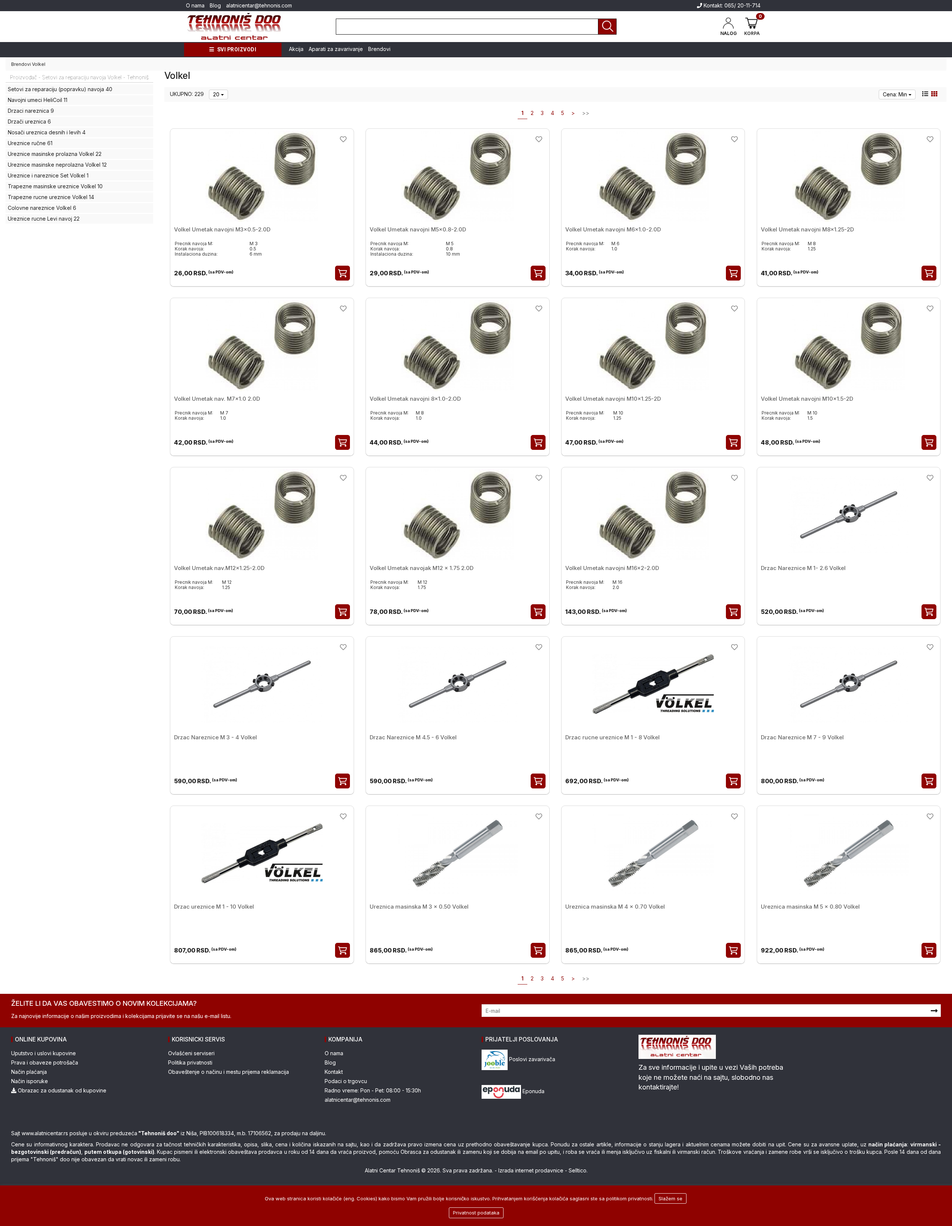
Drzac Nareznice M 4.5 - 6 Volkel (413, 737)
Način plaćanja (29, 1072)
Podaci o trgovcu (346, 1081)
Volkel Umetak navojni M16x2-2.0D (612, 568)
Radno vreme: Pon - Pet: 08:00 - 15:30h (373, 1090)
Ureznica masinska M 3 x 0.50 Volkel (419, 906)
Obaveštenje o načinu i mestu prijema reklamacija (228, 1072)
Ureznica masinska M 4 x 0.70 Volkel (615, 906)
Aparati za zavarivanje (336, 49)
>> (585, 113)
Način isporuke (29, 1081)
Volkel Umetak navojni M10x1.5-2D (807, 398)
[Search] (607, 27)
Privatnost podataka (476, 1213)
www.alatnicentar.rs (45, 1133)
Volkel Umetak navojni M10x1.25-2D (613, 398)
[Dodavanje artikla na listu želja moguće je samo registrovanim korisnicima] (343, 138)
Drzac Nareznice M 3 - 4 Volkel (215, 737)
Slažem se (670, 1198)
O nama (195, 5)
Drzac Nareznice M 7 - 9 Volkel (802, 737)
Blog (215, 5)
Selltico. (578, 1170)
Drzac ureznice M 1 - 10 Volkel (214, 906)
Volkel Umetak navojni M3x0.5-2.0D (222, 229)
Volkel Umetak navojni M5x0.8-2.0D (418, 229)
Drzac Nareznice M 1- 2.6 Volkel (803, 568)
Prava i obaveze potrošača (44, 1062)
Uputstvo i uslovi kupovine (43, 1053)
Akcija (296, 49)
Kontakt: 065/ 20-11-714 (731, 5)
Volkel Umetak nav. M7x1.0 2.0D (217, 398)
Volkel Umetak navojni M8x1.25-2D (807, 229)
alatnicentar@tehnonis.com (259, 5)
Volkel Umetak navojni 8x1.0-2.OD (415, 398)
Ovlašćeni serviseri (191, 1053)
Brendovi (379, 49)
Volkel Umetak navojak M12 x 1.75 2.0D (421, 568)
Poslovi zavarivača (531, 1059)
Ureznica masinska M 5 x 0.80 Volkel (810, 906)
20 (217, 94)
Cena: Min (895, 94)
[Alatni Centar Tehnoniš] (234, 26)
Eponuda (532, 1091)
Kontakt (334, 1072)
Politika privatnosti (190, 1062)
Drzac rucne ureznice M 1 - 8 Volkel (612, 737)
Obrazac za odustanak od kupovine (61, 1090)
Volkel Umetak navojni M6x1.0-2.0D (613, 229)
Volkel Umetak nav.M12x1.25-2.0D (219, 568)
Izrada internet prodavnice (530, 1170)
